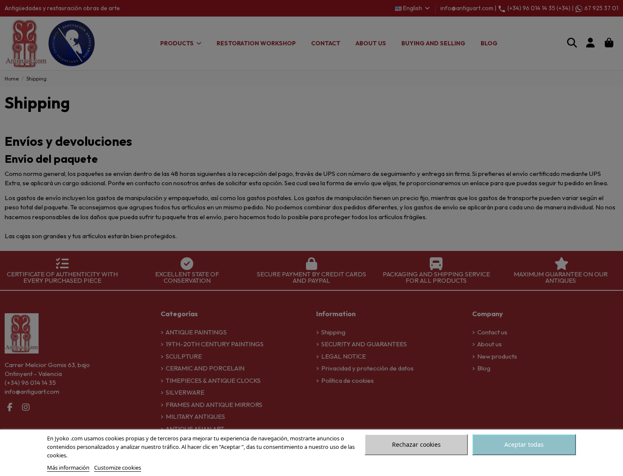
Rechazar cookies (416, 444)
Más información (68, 467)
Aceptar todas (524, 444)
